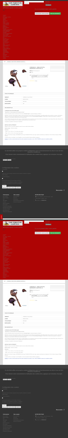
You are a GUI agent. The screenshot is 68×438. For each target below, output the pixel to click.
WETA (4, 53)
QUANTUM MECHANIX (6, 48)
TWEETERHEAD (5, 51)
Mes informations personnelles (19, 200)
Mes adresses (16, 199)
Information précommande (7, 207)
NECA (4, 263)
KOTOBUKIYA (5, 41)
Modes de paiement (6, 56)
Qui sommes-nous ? (6, 210)
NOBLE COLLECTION (6, 264)
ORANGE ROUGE (6, 265)
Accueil (4, 16)
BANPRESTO (5, 26)
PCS (3, 266)
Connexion (4, 0)
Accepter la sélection (11, 187)
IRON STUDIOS (5, 40)
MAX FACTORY (5, 262)
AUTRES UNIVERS (6, 23)
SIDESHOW (5, 49)
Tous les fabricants (6, 24)
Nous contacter (5, 196)
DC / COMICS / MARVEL (7, 17)
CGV (3, 199)
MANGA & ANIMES (6, 22)
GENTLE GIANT (5, 35)
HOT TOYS (4, 38)
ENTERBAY (5, 32)
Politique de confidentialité (7, 211)
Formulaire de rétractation (7, 206)
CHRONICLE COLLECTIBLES (7, 29)
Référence (31, 70)
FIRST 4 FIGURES (6, 34)
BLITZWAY (4, 28)
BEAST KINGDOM (6, 27)
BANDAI (4, 25)
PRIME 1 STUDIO (6, 267)
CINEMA (4, 238)
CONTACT (4, 58)
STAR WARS (5, 237)
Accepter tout (18, 187)
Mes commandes (16, 196)
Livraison (4, 57)
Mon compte (16, 194)
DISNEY (4, 241)
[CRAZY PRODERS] (13, 4)
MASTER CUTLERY (6, 42)
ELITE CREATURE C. (6, 31)
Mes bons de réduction (17, 421)
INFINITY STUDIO (6, 39)
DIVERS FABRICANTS (6, 30)
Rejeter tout (4, 187)
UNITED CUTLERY (6, 52)
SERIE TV (4, 239)
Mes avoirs (15, 197)
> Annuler (4, 185)
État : (30, 72)
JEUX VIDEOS (5, 240)
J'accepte (9, 379)
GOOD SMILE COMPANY (7, 36)
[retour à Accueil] (5, 61)
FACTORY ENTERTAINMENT (7, 33)
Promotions (4, 55)
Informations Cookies (6, 428)
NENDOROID (5, 54)
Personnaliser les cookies (11, 158)
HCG (3, 37)
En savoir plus (5, 158)
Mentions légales (5, 197)
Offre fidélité (5, 200)
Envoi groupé (5, 204)
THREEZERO (5, 50)
